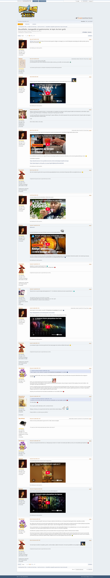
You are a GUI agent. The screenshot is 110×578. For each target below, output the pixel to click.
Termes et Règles (86, 576)
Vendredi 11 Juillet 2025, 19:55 (35, 225)
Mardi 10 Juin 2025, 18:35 (34, 130)
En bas (19, 35)
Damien (21, 109)
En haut (19, 564)
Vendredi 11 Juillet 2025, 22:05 (35, 289)
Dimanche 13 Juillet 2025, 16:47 (35, 440)
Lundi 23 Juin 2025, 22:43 (34, 195)
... (26, 35)
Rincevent (21, 170)
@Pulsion (32, 41)
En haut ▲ (91, 576)
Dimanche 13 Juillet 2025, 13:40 (35, 396)
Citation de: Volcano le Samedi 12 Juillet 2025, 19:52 (41, 370)
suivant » (90, 32)
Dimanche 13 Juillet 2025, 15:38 (35, 418)
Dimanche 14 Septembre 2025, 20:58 (36, 488)
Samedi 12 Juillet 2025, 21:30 (34, 343)
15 (34, 35)
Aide (82, 576)
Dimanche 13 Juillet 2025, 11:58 (35, 368)
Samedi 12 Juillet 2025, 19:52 (34, 308)
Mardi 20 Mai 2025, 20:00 (34, 76)
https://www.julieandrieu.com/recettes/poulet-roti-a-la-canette (42, 312)
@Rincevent (32, 227)
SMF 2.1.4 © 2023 (19, 576)
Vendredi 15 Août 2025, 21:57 (35, 458)
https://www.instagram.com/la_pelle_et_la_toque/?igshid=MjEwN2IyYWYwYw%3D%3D (47, 163)
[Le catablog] (19, 187)
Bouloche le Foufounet (22, 397)
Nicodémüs (21, 368)
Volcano (21, 39)
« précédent (84, 32)
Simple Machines (25, 576)
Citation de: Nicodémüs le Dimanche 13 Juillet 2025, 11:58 (42, 398)
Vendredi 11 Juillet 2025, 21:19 (35, 264)
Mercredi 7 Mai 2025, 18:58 (34, 58)
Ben (20, 289)
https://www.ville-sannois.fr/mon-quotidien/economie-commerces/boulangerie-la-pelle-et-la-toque (49, 160)
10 (31, 35)
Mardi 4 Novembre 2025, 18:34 (35, 519)
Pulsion (21, 58)
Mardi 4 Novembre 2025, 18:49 (35, 540)
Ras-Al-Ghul (22, 418)
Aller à (73, 569)
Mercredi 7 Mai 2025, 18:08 (34, 39)
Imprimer (90, 35)
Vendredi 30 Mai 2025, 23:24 (34, 109)
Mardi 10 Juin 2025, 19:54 (34, 170)
